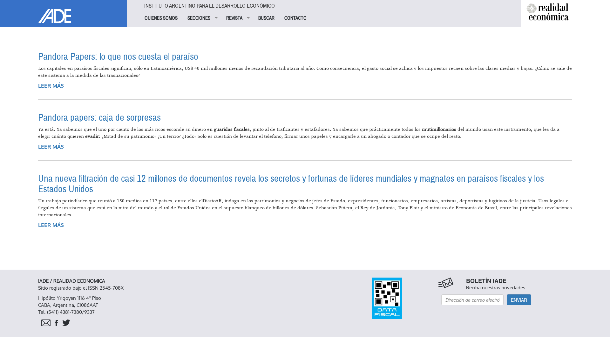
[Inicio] (63, 11)
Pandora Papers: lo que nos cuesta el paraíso (118, 56)
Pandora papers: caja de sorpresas (99, 117)
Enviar (519, 300)
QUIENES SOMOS (161, 18)
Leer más (51, 86)
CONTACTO (295, 18)
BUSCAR (266, 18)
